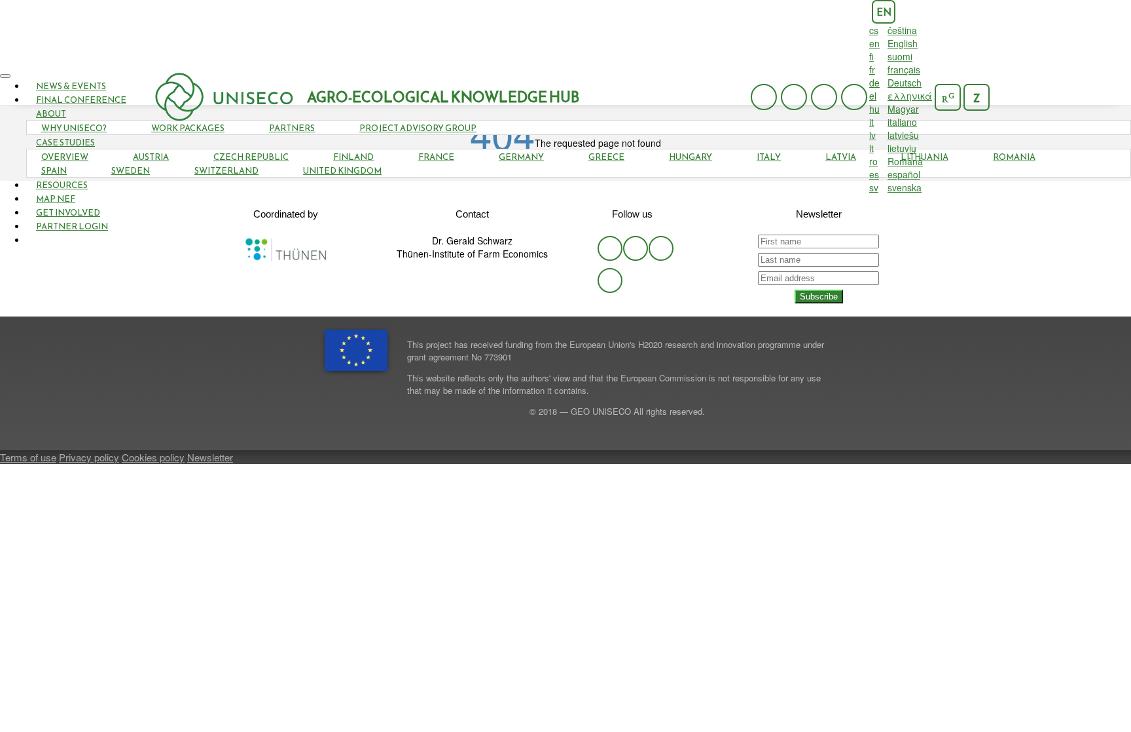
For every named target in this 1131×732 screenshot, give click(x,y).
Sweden (130, 170)
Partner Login (72, 226)
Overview (64, 157)
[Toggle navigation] (5, 76)
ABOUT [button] (51, 113)
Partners (292, 128)
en (883, 12)
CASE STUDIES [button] (65, 142)
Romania (1014, 157)
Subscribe (819, 296)
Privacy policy (89, 457)
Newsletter (210, 457)
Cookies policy (153, 457)
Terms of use (28, 457)
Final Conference (81, 100)
